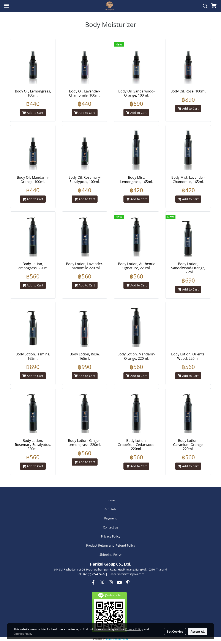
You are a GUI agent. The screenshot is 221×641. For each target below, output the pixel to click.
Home (110, 500)
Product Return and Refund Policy (110, 545)
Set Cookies (175, 631)
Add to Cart (34, 113)
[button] (203, 6)
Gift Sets (110, 509)
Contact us (110, 527)
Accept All (198, 631)
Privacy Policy (110, 536)
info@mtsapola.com (131, 574)
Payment (110, 518)
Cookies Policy (23, 633)
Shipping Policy (110, 554)
